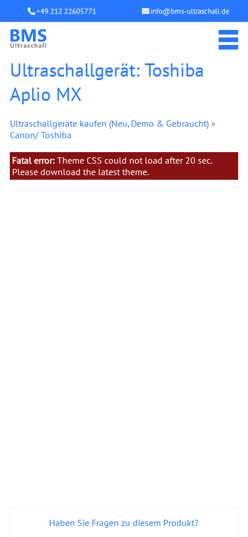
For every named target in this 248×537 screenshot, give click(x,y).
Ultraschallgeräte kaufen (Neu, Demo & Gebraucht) (109, 123)
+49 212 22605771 (66, 11)
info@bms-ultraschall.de (190, 11)
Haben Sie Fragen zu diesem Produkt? (123, 522)
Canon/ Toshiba (41, 135)
